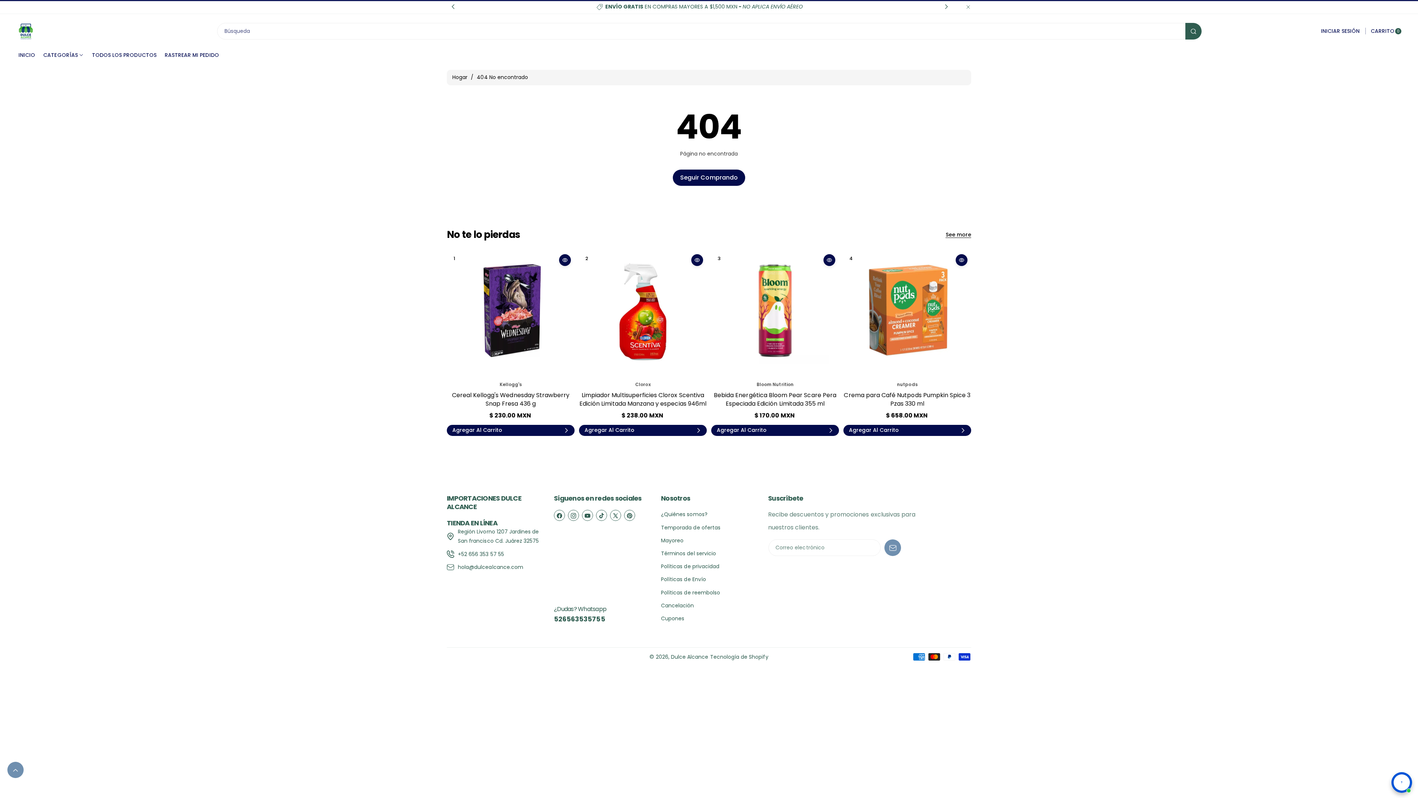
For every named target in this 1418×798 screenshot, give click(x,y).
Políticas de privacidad (690, 566)
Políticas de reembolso (690, 592)
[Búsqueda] (1193, 31)
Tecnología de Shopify (739, 657)
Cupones (672, 618)
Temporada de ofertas (690, 527)
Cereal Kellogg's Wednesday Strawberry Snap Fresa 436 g (511, 399)
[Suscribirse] (892, 547)
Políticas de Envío (683, 579)
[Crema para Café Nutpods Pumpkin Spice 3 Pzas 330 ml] (907, 314)
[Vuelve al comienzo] (15, 770)
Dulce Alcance (690, 657)
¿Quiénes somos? (684, 514)
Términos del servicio (688, 553)
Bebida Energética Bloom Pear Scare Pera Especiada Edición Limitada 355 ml (775, 399)
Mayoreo (672, 540)
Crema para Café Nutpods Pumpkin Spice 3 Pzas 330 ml (907, 399)
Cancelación (677, 605)
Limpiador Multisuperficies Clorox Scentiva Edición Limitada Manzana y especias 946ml (642, 399)
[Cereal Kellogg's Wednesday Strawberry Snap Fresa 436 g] (511, 314)
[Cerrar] (968, 6)
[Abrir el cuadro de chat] (1401, 782)
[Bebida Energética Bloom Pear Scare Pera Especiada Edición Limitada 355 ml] (775, 314)
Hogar (459, 77)
